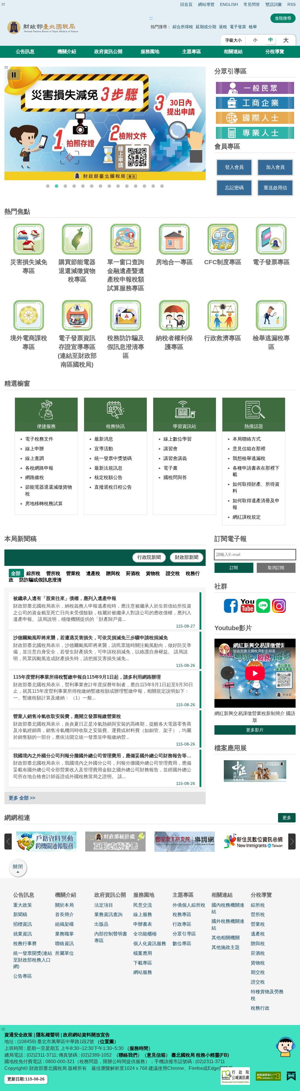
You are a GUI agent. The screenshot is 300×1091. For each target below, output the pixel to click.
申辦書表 (142, 924)
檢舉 (253, 26)
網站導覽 (206, 4)
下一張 (292, 842)
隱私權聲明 (47, 1034)
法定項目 (103, 905)
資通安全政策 (18, 1034)
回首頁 (186, 4)
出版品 (101, 924)
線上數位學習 (177, 438)
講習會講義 (175, 458)
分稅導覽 (274, 51)
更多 (286, 817)
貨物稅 (258, 962)
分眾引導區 (184, 933)
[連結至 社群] (255, 605)
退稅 (223, 26)
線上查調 (34, 458)
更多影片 (255, 729)
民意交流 (142, 905)
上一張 (8, 842)
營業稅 (258, 924)
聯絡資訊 (64, 943)
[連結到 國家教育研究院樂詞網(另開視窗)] (184, 842)
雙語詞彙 (273, 4)
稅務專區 (182, 914)
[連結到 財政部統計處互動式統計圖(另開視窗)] (115, 841)
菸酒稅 (258, 953)
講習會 (170, 448)
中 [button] (270, 39)
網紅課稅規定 (247, 517)
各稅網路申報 (39, 468)
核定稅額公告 (108, 477)
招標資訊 (22, 924)
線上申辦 (34, 448)
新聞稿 (20, 914)
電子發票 (238, 26)
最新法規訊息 (108, 468)
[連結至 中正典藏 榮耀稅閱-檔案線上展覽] (255, 771)
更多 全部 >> (22, 797)
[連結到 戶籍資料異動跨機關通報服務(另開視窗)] (46, 842)
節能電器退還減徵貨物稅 (48, 490)
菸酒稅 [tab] (133, 573)
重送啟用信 (275, 187)
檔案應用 (142, 953)
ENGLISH (229, 4)
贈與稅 (258, 943)
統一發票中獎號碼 (113, 458)
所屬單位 (64, 953)
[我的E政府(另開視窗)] (291, 1076)
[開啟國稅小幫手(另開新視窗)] (286, 1046)
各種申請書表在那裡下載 (256, 471)
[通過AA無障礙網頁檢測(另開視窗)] (268, 1076)
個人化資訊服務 (149, 943)
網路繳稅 (34, 477)
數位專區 (182, 943)
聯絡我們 (128, 1055)
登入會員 (234, 167)
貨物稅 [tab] (153, 573)
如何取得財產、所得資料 (256, 487)
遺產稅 (258, 933)
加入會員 (275, 167)
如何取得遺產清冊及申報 (256, 504)
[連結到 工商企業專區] (255, 103)
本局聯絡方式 (247, 438)
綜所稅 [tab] (34, 573)
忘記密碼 (234, 187)
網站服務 (142, 972)
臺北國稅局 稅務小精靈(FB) (200, 1055)
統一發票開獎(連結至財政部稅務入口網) (32, 960)
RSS (291, 4)
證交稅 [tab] (173, 573)
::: (3, 4)
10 (127, 186)
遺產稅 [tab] (93, 573)
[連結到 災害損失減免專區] (105, 123)
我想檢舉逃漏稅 (249, 458)
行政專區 (182, 924)
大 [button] (286, 40)
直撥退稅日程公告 (113, 487)
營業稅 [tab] (73, 573)
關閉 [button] (18, 866)
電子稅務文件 (39, 438)
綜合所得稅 (183, 26)
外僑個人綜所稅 (189, 905)
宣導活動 (103, 448)
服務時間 (138, 1048)
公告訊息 (25, 51)
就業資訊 (22, 933)
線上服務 (142, 914)
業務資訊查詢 (108, 914)
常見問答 (251, 4)
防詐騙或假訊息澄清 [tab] (40, 579)
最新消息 (103, 438)
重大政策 (22, 905)
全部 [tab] (16, 573)
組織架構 (64, 924)
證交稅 (258, 981)
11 (136, 186)
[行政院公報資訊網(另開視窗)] (235, 1076)
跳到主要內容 (15, 4)
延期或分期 (206, 26)
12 (144, 186)
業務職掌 (64, 933)
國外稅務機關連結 (228, 924)
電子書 (170, 468)
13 (153, 186)
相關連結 (233, 51)
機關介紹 (66, 51)
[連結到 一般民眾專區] (255, 88)
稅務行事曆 (25, 943)
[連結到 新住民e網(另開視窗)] (253, 842)
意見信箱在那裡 (249, 448)
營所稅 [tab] (54, 573)
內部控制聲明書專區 (110, 937)
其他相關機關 (226, 937)
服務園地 (150, 51)
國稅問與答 (175, 477)
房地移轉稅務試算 (44, 503)
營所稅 (258, 914)
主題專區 (191, 51)
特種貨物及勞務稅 (267, 995)
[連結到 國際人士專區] (255, 118)
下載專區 (142, 962)
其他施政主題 (226, 947)
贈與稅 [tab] (113, 573)
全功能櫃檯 (145, 933)
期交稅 (258, 972)
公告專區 (22, 976)
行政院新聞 (149, 557)
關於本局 (64, 905)
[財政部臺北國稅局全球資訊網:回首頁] (62, 27)
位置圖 (107, 1041)
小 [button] (255, 40)
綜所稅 (258, 905)
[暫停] (13, 75)
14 (162, 186)
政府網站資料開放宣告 (86, 1034)
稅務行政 (260, 1008)
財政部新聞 (186, 557)
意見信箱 (156, 1055)
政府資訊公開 (108, 51)
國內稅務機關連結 (228, 908)
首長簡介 (64, 914)
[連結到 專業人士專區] (255, 133)
